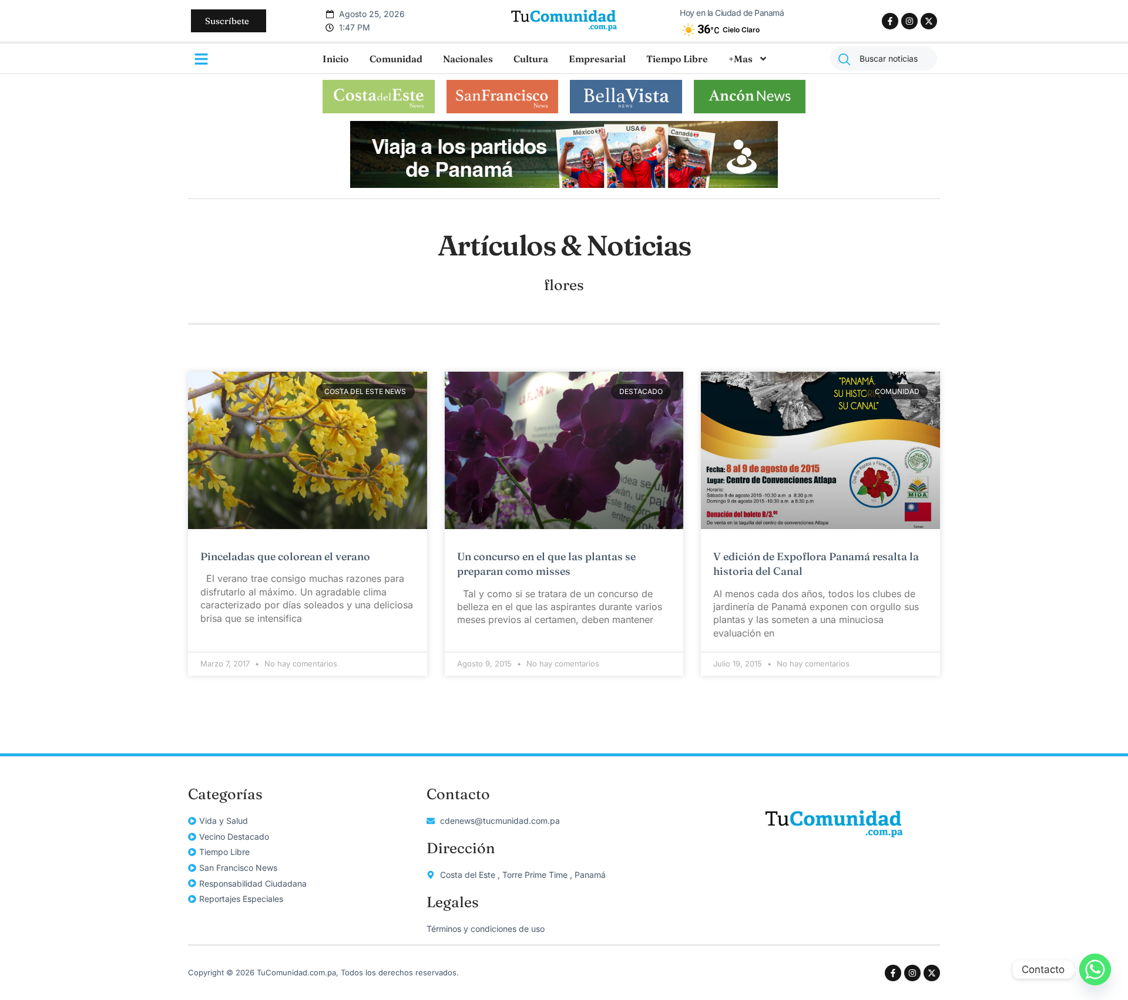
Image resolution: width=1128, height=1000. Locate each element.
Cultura (530, 59)
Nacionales (468, 59)
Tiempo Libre (677, 59)
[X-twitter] (929, 21)
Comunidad (396, 59)
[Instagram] (909, 21)
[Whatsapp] (1095, 969)
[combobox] (883, 58)
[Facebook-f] (890, 21)
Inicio (336, 59)
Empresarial (597, 59)
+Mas (740, 59)
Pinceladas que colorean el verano (285, 556)
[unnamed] (564, 184)
